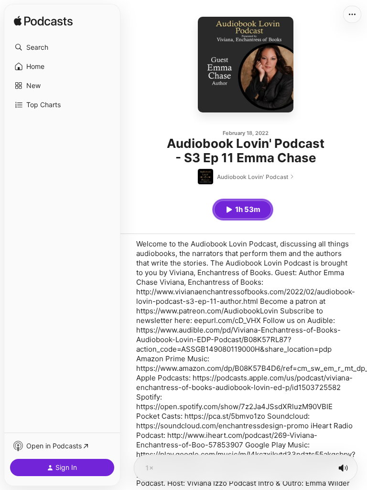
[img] (43, 21)
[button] (62, 47)
